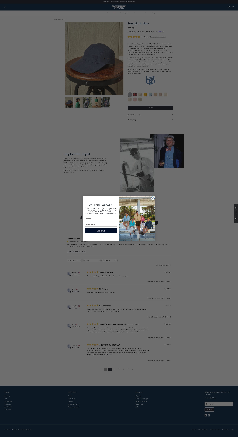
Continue (101, 231)
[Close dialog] (153, 198)
